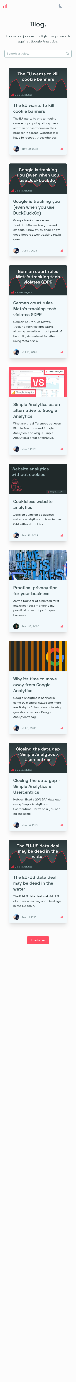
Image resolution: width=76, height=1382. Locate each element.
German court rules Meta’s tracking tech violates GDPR (34, 308)
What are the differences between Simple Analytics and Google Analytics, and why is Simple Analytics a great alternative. (37, 431)
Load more (38, 940)
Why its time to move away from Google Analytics (35, 684)
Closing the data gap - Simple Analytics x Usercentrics (36, 786)
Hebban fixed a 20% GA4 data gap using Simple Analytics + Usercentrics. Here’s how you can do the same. (37, 807)
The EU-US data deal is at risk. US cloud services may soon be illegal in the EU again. (37, 901)
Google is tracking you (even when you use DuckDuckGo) (36, 206)
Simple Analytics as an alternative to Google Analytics (36, 410)
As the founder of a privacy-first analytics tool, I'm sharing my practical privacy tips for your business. (36, 608)
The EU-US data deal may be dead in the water (34, 882)
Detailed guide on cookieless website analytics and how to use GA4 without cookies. (37, 519)
